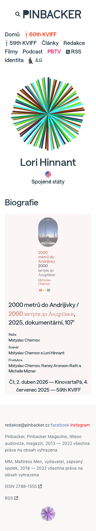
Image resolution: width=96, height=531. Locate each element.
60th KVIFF (43, 34)
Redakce (74, 43)
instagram (80, 425)
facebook (60, 425)
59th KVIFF (23, 43)
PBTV (54, 51)
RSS (76, 51)
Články (50, 43)
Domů (12, 34)
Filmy (11, 51)
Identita (14, 60)
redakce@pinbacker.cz (27, 425)
